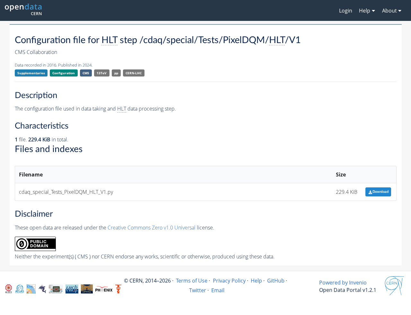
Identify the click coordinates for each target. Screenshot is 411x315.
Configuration (63, 73)
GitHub (275, 280)
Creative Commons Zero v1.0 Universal (152, 227)
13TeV (102, 73)
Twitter (197, 290)
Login (345, 10)
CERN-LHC (134, 73)
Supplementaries (31, 73)
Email (217, 290)
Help (256, 280)
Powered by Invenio (343, 282)
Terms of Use (191, 280)
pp (116, 73)
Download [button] (380, 192)
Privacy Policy (229, 280)
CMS (86, 73)
